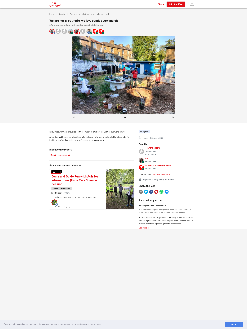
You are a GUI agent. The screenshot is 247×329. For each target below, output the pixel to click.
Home (51, 14)
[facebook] (151, 192)
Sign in (161, 4)
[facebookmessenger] (167, 192)
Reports (62, 14)
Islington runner (152, 148)
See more (143, 227)
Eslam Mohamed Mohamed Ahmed (158, 165)
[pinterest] (156, 192)
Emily (147, 158)
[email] (141, 192)
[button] (192, 4)
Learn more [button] (95, 324)
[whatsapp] (161, 192)
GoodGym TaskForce (161, 174)
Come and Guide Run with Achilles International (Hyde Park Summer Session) (74, 180)
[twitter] (146, 192)
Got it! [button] (234, 324)
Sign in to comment (60, 155)
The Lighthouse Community (152, 205)
